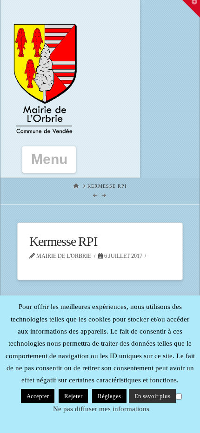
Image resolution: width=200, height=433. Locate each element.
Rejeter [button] (73, 396)
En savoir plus (152, 396)
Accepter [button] (38, 396)
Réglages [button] (109, 396)
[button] (49, 159)
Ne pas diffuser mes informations (101, 409)
